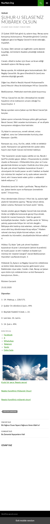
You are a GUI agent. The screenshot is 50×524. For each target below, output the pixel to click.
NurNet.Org (7, 3)
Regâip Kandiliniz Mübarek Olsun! (16, 391)
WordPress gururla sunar (9, 514)
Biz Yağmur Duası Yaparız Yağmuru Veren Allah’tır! (20, 424)
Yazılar (4, 13)
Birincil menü (47, 3)
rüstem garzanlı (10, 411)
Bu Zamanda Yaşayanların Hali (13, 433)
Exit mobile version (25, 520)
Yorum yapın (25, 27)
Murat (16, 27)
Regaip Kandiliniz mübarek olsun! (16, 400)
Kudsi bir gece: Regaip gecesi (14, 382)
